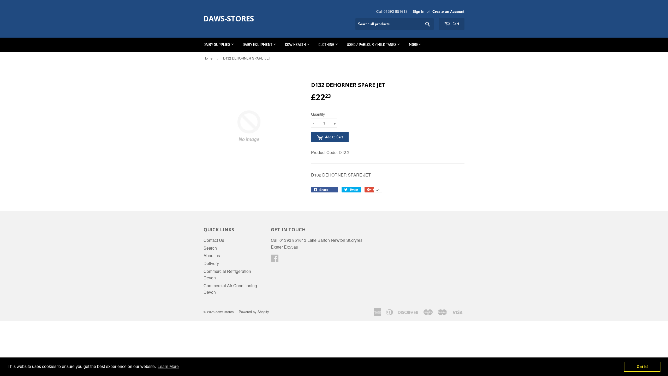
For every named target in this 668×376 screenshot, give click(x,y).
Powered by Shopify (254, 311)
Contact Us (214, 240)
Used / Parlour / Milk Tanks (372, 44)
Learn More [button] (168, 366)
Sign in (418, 11)
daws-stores (229, 19)
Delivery (211, 263)
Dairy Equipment (258, 44)
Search (210, 248)
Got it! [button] (642, 367)
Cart (455, 23)
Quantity (318, 114)
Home (208, 58)
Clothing (326, 44)
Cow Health (296, 44)
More (413, 44)
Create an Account (448, 11)
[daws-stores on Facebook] (275, 260)
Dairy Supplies (217, 44)
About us (212, 255)
